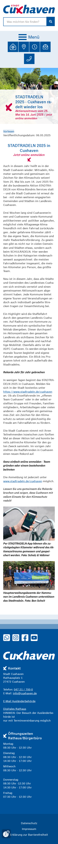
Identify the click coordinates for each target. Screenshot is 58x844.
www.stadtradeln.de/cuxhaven (22, 481)
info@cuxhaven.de (25, 693)
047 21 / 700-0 (23, 689)
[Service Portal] (13, 47)
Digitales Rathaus (14, 708)
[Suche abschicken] (50, 21)
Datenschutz (29, 823)
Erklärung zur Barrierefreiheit (29, 834)
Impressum (29, 829)
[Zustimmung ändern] (6, 834)
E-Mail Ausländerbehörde (19, 701)
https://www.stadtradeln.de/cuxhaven (27, 391)
